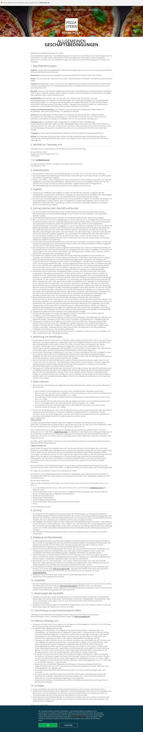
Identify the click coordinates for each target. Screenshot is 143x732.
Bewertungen (65, 10)
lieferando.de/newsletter (69, 586)
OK (48, 725)
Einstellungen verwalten (79, 716)
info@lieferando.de (42, 160)
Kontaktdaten (80, 10)
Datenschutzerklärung (82, 617)
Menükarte (52, 10)
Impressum (93, 10)
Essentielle (68, 725)
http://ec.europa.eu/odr (61, 569)
